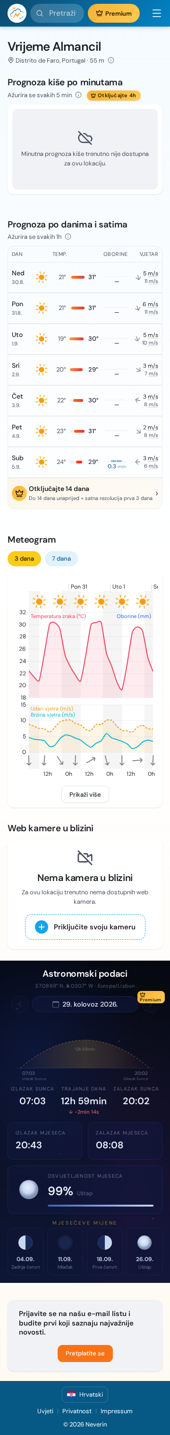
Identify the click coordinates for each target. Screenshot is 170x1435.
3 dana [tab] (24, 558)
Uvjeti (45, 1411)
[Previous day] (19, 1004)
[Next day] (150, 1004)
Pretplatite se (85, 1353)
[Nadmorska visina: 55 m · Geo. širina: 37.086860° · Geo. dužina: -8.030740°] (111, 60)
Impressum (117, 1411)
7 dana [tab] (61, 558)
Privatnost (77, 1411)
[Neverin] (17, 13)
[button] (153, 13)
